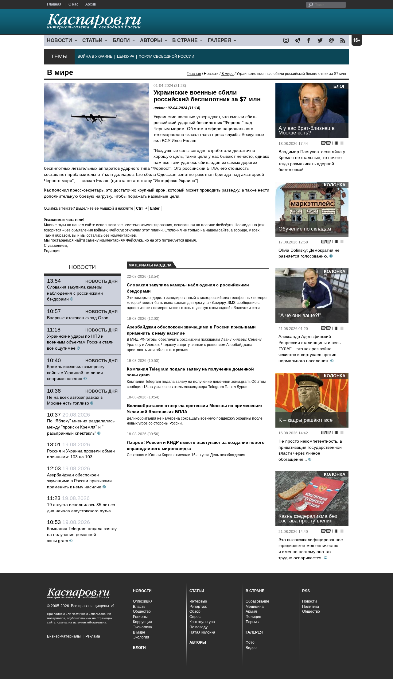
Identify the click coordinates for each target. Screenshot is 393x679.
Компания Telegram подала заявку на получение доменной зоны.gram (82, 534)
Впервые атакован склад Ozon (77, 317)
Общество (142, 611)
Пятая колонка (202, 632)
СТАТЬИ (92, 40)
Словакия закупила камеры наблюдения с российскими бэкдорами (75, 293)
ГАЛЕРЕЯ (219, 40)
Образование (257, 601)
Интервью (198, 601)
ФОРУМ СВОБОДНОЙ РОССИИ (166, 56)
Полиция (253, 617)
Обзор (194, 611)
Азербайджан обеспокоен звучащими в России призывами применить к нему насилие (79, 480)
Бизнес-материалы (64, 636)
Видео (251, 648)
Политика (310, 606)
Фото (250, 642)
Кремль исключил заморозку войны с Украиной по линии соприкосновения (75, 372)
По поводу (198, 627)
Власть (139, 606)
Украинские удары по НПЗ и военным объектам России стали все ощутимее (80, 342)
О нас (73, 4)
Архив (90, 4)
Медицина (255, 606)
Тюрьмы (252, 622)
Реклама (92, 636)
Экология (141, 637)
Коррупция (142, 622)
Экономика (142, 627)
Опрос (194, 617)
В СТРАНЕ (185, 40)
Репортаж (198, 606)
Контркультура (202, 622)
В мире (227, 74)
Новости (309, 601)
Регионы (140, 617)
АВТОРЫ (151, 40)
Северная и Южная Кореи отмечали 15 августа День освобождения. (186, 455)
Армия (251, 611)
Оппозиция (143, 601)
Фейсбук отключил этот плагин (136, 230)
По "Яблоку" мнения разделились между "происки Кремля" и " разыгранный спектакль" (81, 426)
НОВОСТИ (59, 40)
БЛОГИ (121, 40)
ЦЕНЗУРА (125, 56)
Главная (54, 4)
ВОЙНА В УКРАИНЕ (95, 56)
